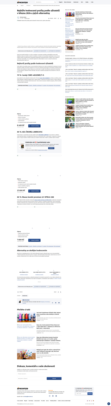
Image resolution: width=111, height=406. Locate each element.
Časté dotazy (31, 400)
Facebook (47, 301)
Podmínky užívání (53, 400)
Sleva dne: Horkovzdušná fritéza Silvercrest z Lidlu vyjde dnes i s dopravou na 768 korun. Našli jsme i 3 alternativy (48, 326)
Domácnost (24, 295)
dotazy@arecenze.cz (28, 396)
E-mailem (44, 85)
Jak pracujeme (37, 400)
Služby (87, 2)
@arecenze (25, 300)
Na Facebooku (57, 85)
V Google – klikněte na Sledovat (35, 85)
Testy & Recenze (67, 2)
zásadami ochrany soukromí (42, 150)
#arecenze (51, 390)
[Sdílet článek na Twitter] (60, 18)
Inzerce (47, 400)
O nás (92, 2)
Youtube (24, 303)
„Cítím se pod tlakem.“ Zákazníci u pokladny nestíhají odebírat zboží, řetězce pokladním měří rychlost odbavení (84, 125)
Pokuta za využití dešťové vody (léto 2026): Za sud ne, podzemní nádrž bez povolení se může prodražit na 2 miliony (84, 100)
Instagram (42, 301)
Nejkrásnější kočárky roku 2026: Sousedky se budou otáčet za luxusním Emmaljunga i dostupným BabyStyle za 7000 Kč (84, 119)
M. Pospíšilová (39, 345)
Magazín (60, 2)
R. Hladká (38, 320)
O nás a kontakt (20, 400)
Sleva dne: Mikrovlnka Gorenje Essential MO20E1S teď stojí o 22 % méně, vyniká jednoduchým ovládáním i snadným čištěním (48, 339)
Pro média (43, 400)
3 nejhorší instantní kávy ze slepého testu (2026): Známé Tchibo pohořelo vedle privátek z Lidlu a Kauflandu (84, 47)
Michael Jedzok (23, 17)
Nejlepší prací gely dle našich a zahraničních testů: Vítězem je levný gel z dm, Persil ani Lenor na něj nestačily (48, 351)
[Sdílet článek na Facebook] (58, 18)
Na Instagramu (50, 85)
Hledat (55, 2)
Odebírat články (27, 18)
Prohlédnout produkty (24, 274)
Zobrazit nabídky (35, 125)
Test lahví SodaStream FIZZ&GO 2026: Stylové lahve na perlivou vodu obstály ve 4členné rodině (49, 314)
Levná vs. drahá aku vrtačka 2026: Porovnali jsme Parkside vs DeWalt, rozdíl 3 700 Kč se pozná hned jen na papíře (84, 112)
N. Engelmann (77, 49)
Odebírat (51, 148)
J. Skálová (77, 115)
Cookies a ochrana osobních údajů (64, 400)
